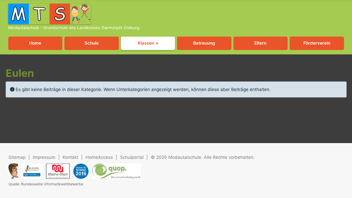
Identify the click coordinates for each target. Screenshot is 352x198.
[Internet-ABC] (81, 171)
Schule (92, 43)
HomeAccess (99, 157)
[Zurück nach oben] (343, 188)
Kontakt (70, 157)
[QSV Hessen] (32, 171)
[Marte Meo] (58, 171)
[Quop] (116, 171)
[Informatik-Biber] (14, 171)
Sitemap (17, 157)
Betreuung (204, 43)
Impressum (44, 157)
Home (35, 43)
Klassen (146, 43)
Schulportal (132, 157)
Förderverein (316, 43)
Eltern (260, 43)
